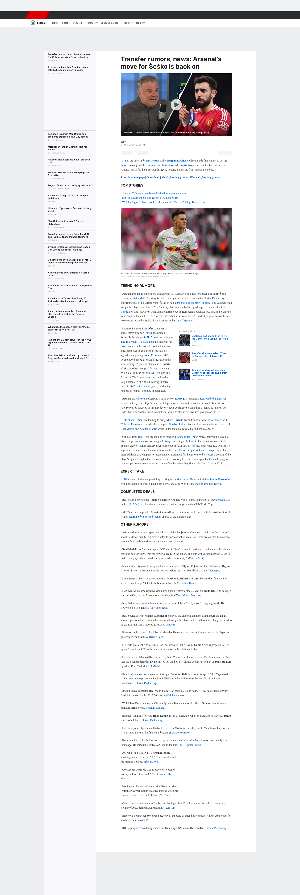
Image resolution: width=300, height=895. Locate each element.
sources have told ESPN (208, 483)
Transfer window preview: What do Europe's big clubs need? (209, 354)
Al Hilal (155, 372)
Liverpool (151, 165)
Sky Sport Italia (159, 607)
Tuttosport (141, 820)
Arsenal (125, 160)
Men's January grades (175, 177)
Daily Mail (139, 298)
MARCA (191, 441)
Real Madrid (207, 398)
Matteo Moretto (191, 595)
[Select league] (39, 5)
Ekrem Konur (151, 761)
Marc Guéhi (173, 420)
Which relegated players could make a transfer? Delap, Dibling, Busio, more (163, 202)
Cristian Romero (130, 424)
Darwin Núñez (187, 165)
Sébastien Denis (186, 583)
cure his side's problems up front (192, 302)
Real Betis (143, 436)
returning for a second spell (144, 516)
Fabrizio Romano (155, 707)
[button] (260, 15)
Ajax (210, 463)
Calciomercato (175, 695)
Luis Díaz (167, 165)
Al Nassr (147, 332)
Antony (166, 441)
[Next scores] (268, 5)
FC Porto (154, 355)
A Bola (192, 649)
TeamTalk (169, 807)
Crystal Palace (214, 420)
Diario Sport (157, 637)
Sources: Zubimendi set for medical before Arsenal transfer (154, 193)
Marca (178, 541)
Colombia (148, 341)
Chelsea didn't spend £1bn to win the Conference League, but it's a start (210, 338)
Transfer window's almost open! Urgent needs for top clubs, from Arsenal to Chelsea (209, 373)
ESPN (38, 15)
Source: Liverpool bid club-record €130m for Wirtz (150, 197)
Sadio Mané (151, 337)
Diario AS (220, 398)
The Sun (164, 795)
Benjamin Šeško (176, 160)
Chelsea (140, 398)
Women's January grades (205, 177)
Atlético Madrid (148, 428)
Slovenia (158, 316)
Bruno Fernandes (220, 479)
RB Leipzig (152, 160)
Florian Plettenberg (214, 298)
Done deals (153, 177)
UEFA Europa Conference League (197, 450)
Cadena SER (196, 558)
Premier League (142, 386)
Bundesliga (127, 311)
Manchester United (187, 436)
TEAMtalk (153, 666)
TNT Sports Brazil (190, 745)
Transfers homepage (133, 177)
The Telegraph (129, 341)
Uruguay (142, 377)
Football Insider (177, 424)
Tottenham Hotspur (132, 420)
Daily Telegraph (184, 320)
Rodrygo (180, 398)
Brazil (149, 412)
